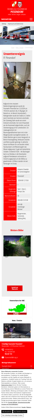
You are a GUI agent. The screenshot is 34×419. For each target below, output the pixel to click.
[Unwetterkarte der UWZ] (17, 309)
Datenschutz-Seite (6, 385)
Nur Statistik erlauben (20, 411)
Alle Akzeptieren (6, 411)
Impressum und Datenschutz (15, 24)
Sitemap (4, 24)
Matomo (28, 407)
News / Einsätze (19, 47)
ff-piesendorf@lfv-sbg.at (11, 357)
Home (12, 47)
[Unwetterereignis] (17, 81)
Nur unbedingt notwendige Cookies (12, 415)
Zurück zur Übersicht (15, 288)
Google (23, 407)
